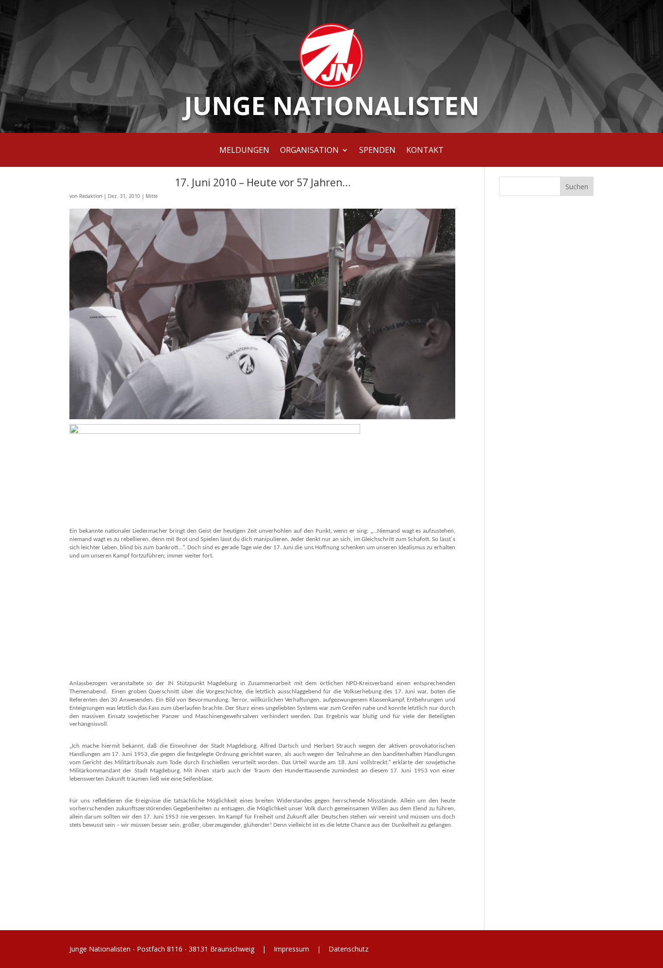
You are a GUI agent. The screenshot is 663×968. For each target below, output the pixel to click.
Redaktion (90, 196)
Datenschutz (347, 948)
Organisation (309, 151)
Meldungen (244, 151)
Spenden (377, 151)
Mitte (152, 196)
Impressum (291, 948)
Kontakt (425, 151)
